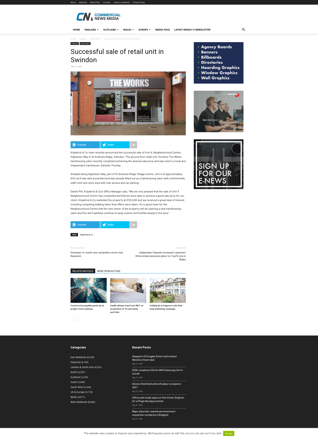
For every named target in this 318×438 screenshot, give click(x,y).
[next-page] (78, 319)
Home (76, 29)
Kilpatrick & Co (86, 234)
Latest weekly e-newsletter (192, 29)
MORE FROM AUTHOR (108, 271)
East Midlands (78, 357)
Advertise (83, 2)
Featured (75, 362)
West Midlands (79, 402)
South (74, 382)
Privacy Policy (139, 2)
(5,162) (82, 357)
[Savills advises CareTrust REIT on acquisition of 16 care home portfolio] (128, 290)
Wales (127, 29)
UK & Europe (78, 392)
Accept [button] (228, 433)
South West (95, 38)
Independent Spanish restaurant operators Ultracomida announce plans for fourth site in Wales (160, 256)
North (74, 372)
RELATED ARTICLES (83, 271)
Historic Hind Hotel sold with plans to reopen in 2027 (156, 386)
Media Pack (95, 2)
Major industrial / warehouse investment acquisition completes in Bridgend (153, 413)
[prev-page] (73, 319)
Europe (143, 29)
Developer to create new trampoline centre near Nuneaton (97, 254)
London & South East (82, 367)
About (73, 2)
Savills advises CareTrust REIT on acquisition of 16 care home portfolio (126, 308)
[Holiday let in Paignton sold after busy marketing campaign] (168, 290)
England (83, 38)
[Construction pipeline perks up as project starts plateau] (89, 290)
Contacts (106, 2)
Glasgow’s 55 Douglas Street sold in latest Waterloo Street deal (154, 358)
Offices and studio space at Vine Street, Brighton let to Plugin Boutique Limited (158, 399)
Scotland (109, 29)
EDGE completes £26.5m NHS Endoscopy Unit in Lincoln (157, 372)
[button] (243, 30)
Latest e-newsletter (122, 2)
